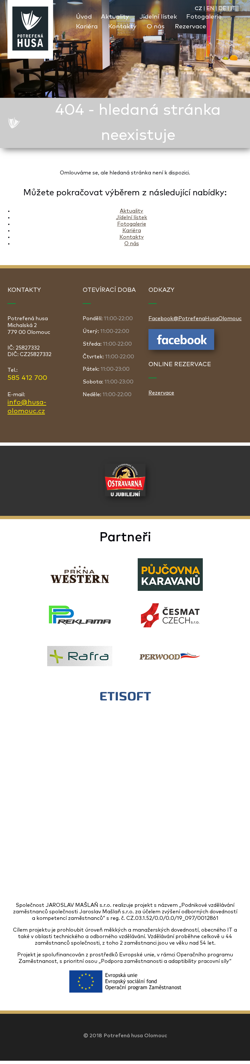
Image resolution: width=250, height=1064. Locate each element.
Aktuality (115, 17)
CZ (198, 8)
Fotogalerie (204, 17)
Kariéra (87, 26)
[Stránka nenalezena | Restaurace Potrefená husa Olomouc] (30, 29)
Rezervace (190, 26)
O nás (155, 26)
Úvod (84, 17)
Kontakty (122, 26)
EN (210, 8)
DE (222, 8)
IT (233, 8)
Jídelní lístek (158, 17)
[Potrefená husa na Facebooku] (181, 348)
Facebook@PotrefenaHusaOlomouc (195, 318)
